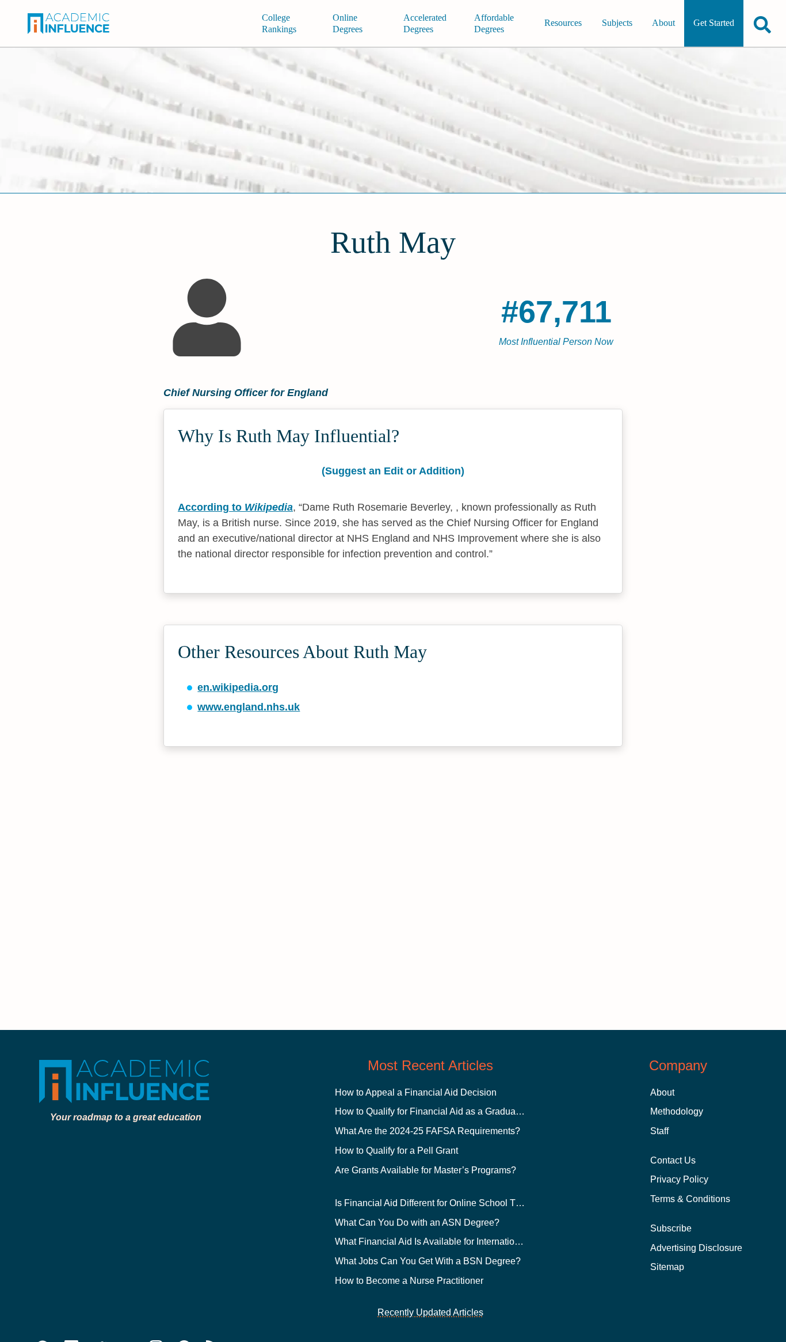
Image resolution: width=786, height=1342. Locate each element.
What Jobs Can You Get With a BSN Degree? (428, 1261)
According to (235, 507)
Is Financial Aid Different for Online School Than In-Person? (456, 1203)
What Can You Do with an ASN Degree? (417, 1222)
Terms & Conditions (690, 1199)
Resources (563, 23)
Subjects (617, 23)
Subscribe (671, 1228)
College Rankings (279, 23)
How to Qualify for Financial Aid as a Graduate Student (446, 1111)
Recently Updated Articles (430, 1312)
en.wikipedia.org (237, 687)
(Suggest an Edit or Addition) (393, 471)
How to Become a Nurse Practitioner (409, 1281)
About (663, 23)
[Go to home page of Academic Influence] (76, 23)
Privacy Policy (679, 1179)
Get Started (713, 23)
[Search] (762, 24)
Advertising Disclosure (696, 1248)
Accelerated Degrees (425, 23)
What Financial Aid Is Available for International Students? (453, 1241)
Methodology (676, 1111)
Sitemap (667, 1267)
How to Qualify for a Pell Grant (396, 1150)
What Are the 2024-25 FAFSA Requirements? (427, 1131)
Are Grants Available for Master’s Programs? (425, 1170)
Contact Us (673, 1160)
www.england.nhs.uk (248, 707)
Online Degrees (348, 23)
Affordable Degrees (494, 23)
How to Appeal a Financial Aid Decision (416, 1092)
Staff (659, 1131)
